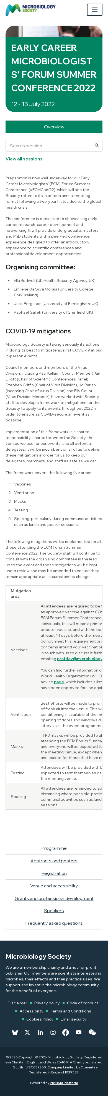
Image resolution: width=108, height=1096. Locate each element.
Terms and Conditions (71, 1011)
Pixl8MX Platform (64, 1083)
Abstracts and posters (54, 860)
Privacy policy (47, 1002)
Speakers (54, 910)
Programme (54, 848)
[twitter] (27, 1032)
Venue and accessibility (54, 885)
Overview (54, 127)
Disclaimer (17, 1002)
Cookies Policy (39, 1019)
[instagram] (53, 1032)
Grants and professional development (54, 898)
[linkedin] (40, 1032)
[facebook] (65, 1032)
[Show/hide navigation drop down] (94, 10)
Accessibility (31, 1011)
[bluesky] (15, 1032)
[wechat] (92, 1032)
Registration (54, 873)
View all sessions (24, 159)
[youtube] (78, 1032)
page (59, 681)
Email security (73, 1019)
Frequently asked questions (54, 923)
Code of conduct (82, 1002)
